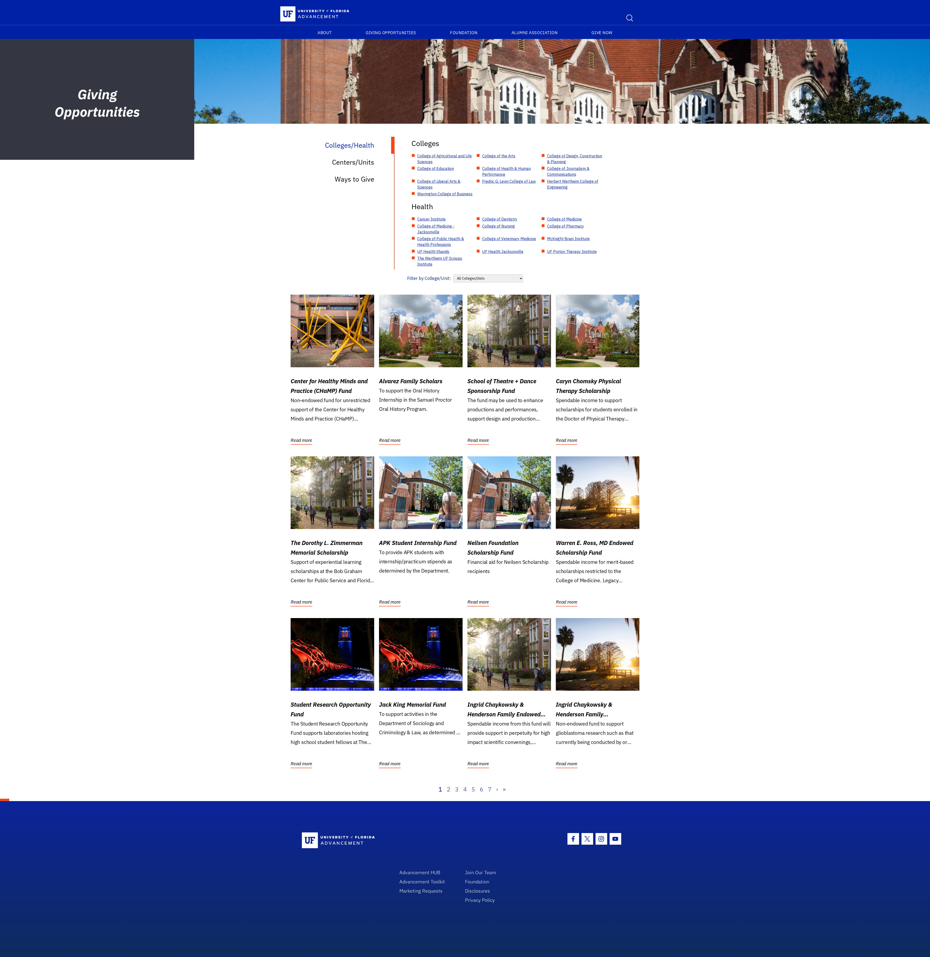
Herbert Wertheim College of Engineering (572, 184)
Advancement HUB (419, 872)
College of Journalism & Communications (568, 171)
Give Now (601, 32)
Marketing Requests (420, 891)
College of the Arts (498, 155)
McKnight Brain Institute (568, 238)
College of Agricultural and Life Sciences (444, 158)
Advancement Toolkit (422, 881)
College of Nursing (498, 226)
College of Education (435, 168)
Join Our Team (480, 872)
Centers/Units (353, 162)
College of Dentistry (499, 219)
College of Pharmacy (565, 226)
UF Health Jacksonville (502, 251)
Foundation (463, 32)
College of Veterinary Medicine (509, 238)
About (325, 32)
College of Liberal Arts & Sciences (438, 184)
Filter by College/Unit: (429, 278)
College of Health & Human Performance (506, 171)
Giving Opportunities (391, 32)
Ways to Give (354, 179)
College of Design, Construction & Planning (574, 158)
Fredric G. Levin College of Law (509, 181)
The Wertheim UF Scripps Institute (439, 261)
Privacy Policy (480, 900)
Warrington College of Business (445, 193)
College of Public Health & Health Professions (440, 241)
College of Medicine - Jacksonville (435, 229)
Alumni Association (535, 32)
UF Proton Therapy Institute (572, 251)
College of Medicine (564, 219)
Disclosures (477, 891)
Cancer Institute (431, 219)
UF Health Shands (433, 251)
